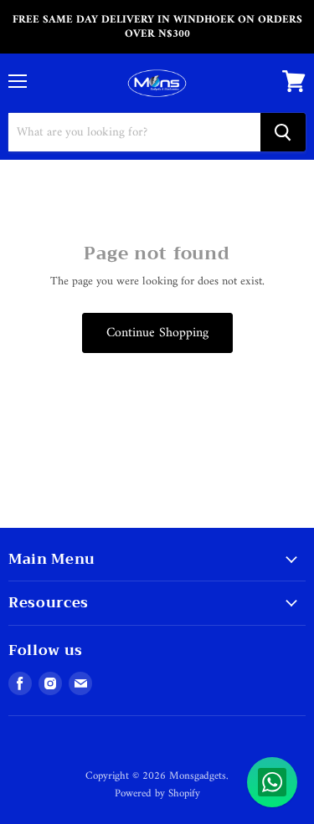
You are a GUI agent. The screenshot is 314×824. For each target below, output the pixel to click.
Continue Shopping (157, 333)
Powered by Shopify (157, 793)
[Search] (283, 132)
